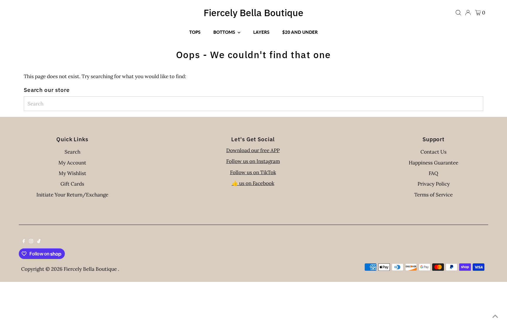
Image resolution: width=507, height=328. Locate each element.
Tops (194, 32)
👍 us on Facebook (253, 183)
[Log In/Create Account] (468, 12)
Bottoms (224, 32)
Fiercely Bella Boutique (253, 12)
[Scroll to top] (495, 316)
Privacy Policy (434, 184)
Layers (261, 32)
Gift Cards (72, 184)
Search (72, 152)
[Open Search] (458, 12)
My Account (72, 162)
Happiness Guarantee (433, 162)
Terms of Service (433, 194)
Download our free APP (253, 150)
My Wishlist (72, 173)
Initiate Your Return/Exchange (72, 194)
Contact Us (433, 152)
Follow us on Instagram (253, 161)
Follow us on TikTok (253, 172)
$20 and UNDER (300, 32)
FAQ (433, 173)
